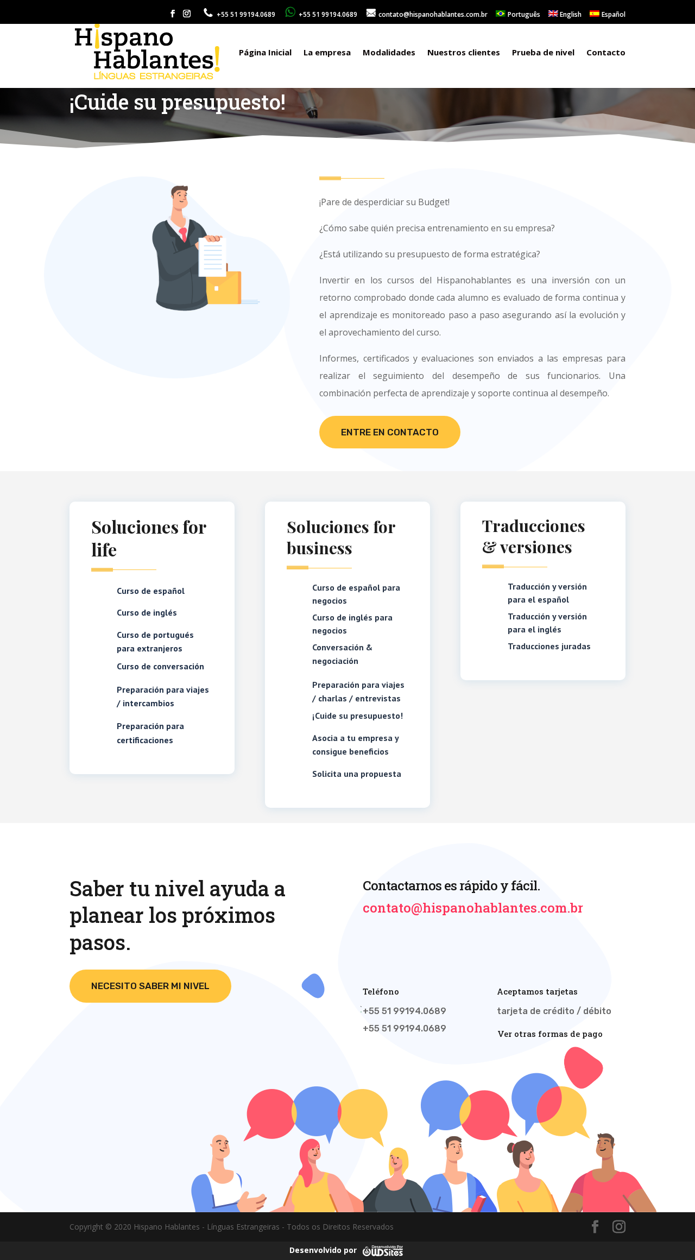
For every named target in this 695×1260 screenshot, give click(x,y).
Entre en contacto (390, 432)
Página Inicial (265, 53)
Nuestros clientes (463, 53)
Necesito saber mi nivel (150, 985)
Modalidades (389, 53)
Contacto (606, 53)
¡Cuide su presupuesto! (357, 715)
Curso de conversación (160, 666)
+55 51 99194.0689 (327, 14)
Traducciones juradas (549, 646)
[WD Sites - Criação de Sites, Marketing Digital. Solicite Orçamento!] (382, 1250)
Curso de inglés (147, 612)
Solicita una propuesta (356, 773)
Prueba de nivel (543, 53)
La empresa (327, 53)
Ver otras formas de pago (550, 1033)
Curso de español (151, 590)
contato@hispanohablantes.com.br (432, 14)
